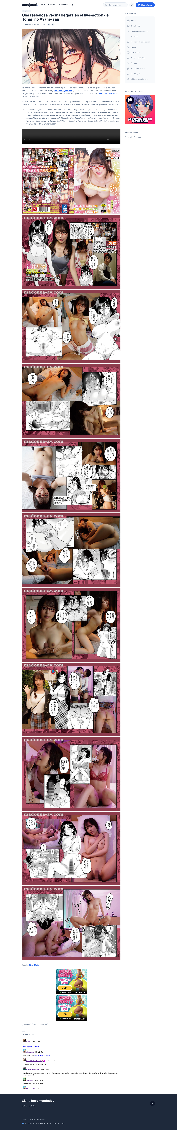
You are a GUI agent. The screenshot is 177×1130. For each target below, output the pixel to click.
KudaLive (32, 1106)
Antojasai (28, 24)
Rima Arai (26, 1025)
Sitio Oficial (34, 965)
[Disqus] (71, 1063)
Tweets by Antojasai (133, 137)
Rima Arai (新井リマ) (108, 93)
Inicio (43, 5)
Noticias (51, 5)
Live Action (26, 11)
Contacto (25, 1119)
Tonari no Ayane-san (63, 91)
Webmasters (63, 5)
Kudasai (24, 1106)
